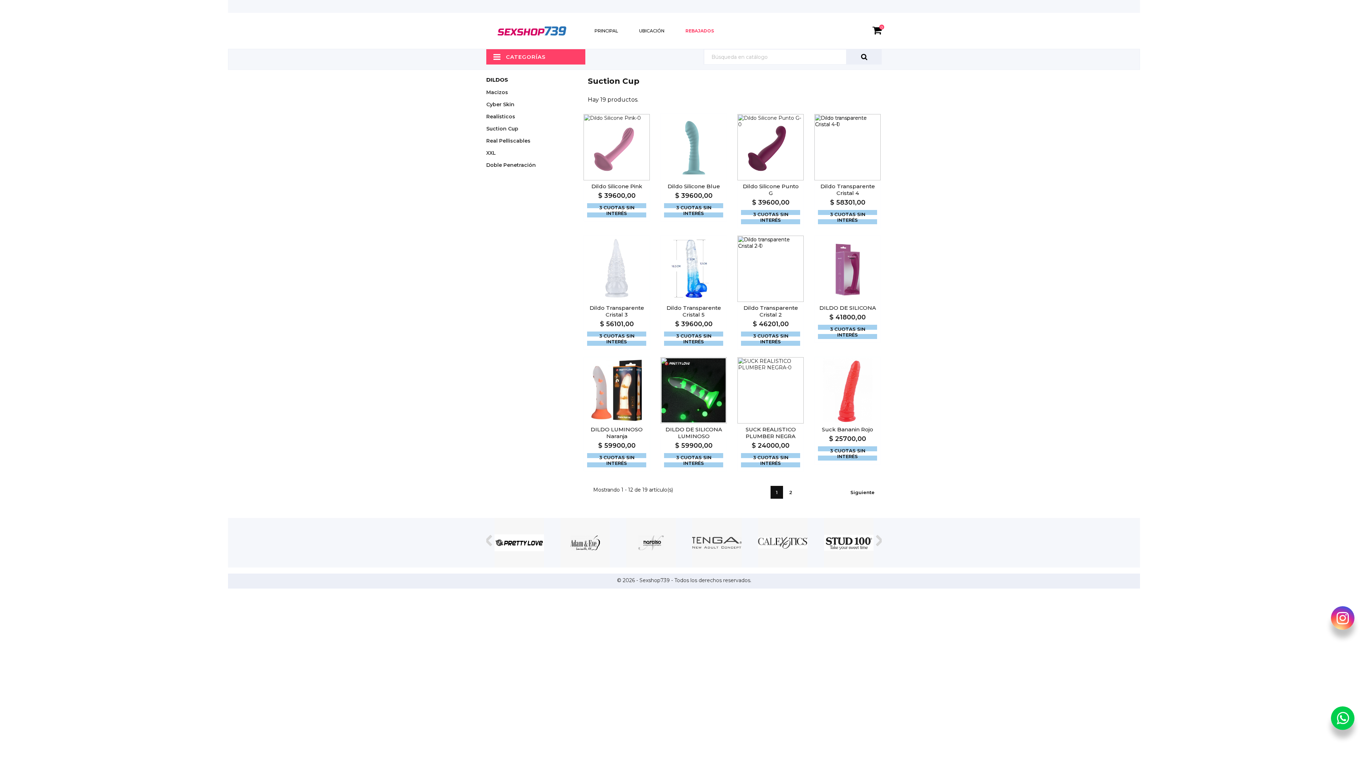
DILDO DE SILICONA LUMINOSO (693, 433)
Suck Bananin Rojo (847, 429)
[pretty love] (519, 543)
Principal (606, 31)
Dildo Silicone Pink (616, 186)
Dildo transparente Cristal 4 (847, 189)
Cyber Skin (500, 104)
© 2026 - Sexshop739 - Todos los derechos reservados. (684, 580)
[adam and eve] (585, 543)
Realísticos (500, 116)
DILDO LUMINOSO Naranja (617, 433)
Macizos (497, 92)
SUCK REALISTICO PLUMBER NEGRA (771, 433)
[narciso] (651, 543)
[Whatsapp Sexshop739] (1343, 720)
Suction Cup (502, 128)
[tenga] (717, 543)
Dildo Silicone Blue (694, 186)
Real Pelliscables (508, 141)
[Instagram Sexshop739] (1343, 619)
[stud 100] (849, 543)
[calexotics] (783, 543)
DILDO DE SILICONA (847, 307)
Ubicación (651, 31)
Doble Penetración (511, 165)
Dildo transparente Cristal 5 (694, 311)
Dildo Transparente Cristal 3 (617, 311)
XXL (491, 153)
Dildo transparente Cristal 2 (770, 311)
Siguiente (862, 492)
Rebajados (699, 31)
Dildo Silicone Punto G (771, 189)
